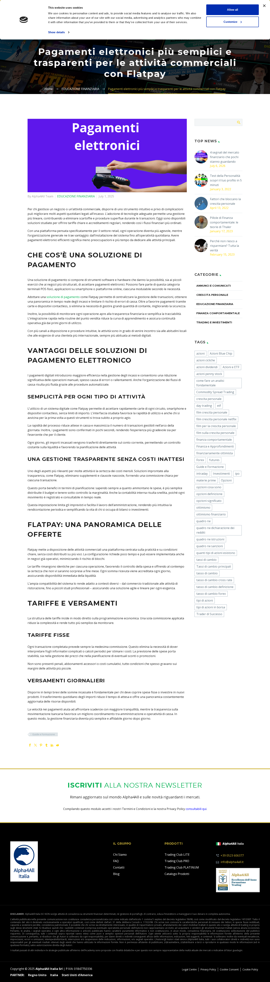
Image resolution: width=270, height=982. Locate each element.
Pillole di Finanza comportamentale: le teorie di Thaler (224, 222)
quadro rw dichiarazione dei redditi (215, 530)
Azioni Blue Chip (221, 353)
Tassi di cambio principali (213, 566)
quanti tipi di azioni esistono (215, 553)
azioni (200, 353)
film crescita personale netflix (216, 419)
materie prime (206, 480)
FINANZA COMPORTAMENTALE (218, 313)
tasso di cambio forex (211, 594)
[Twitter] (35, 745)
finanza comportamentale (214, 440)
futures (214, 460)
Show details (56, 32)
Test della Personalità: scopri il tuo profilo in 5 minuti (226, 180)
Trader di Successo (209, 614)
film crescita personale (211, 412)
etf (219, 406)
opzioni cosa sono (208, 487)
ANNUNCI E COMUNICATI (213, 285)
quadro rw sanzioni (209, 546)
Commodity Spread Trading (215, 392)
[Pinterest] (40, 745)
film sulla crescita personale (215, 433)
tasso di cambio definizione (214, 587)
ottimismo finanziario (211, 514)
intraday (202, 474)
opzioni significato (209, 501)
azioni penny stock (209, 374)
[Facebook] (29, 745)
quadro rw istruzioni (210, 539)
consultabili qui (196, 809)
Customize (230, 21)
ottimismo (203, 508)
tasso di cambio (207, 573)
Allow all (232, 9)
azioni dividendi (206, 367)
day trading (204, 406)
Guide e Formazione (43, 734)
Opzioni (226, 480)
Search (238, 122)
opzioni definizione (209, 494)
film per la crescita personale (216, 426)
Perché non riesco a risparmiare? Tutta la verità (224, 245)
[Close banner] (264, 5)
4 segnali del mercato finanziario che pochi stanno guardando (224, 157)
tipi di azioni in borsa (210, 607)
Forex (200, 460)
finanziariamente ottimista (214, 453)
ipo (237, 474)
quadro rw (203, 521)
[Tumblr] (46, 745)
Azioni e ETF (231, 367)
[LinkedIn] (52, 745)
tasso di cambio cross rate (214, 580)
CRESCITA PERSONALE (212, 295)
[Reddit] (57, 745)
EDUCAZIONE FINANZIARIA (76, 196)
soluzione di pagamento (63, 297)
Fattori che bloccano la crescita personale (225, 201)
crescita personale (209, 399)
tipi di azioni (204, 600)
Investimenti (221, 474)
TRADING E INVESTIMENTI (214, 322)
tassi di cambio (206, 560)
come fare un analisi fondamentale (210, 383)
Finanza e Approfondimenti (215, 446)
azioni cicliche (205, 360)
